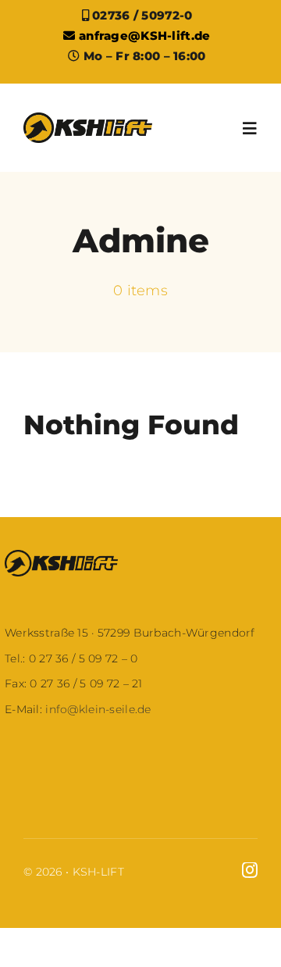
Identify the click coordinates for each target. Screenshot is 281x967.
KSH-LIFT (98, 872)
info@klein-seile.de (96, 709)
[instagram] (250, 870)
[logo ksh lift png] (87, 120)
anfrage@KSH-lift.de (143, 35)
